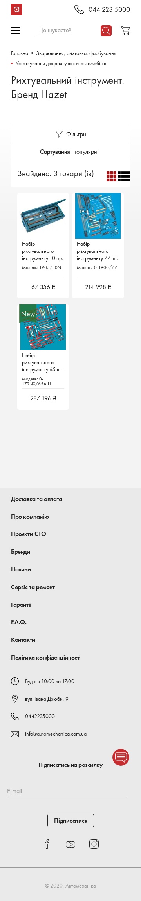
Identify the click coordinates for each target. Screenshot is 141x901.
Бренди (20, 551)
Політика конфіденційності (46, 657)
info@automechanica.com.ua (56, 733)
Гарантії (21, 605)
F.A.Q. (19, 622)
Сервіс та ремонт (33, 587)
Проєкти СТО (28, 534)
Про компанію (30, 516)
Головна (19, 53)
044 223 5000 (109, 10)
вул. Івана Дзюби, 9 (47, 698)
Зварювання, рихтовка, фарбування (76, 53)
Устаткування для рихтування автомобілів (61, 63)
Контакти (23, 640)
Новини (21, 569)
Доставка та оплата (36, 499)
